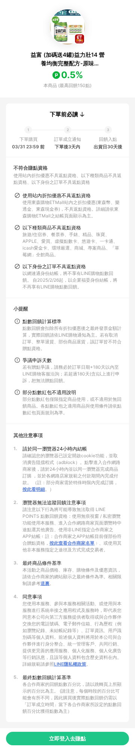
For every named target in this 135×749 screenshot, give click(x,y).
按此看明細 (33, 489)
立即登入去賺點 (67, 738)
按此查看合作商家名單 (72, 543)
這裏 (45, 583)
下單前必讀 (64, 114)
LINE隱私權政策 (70, 664)
